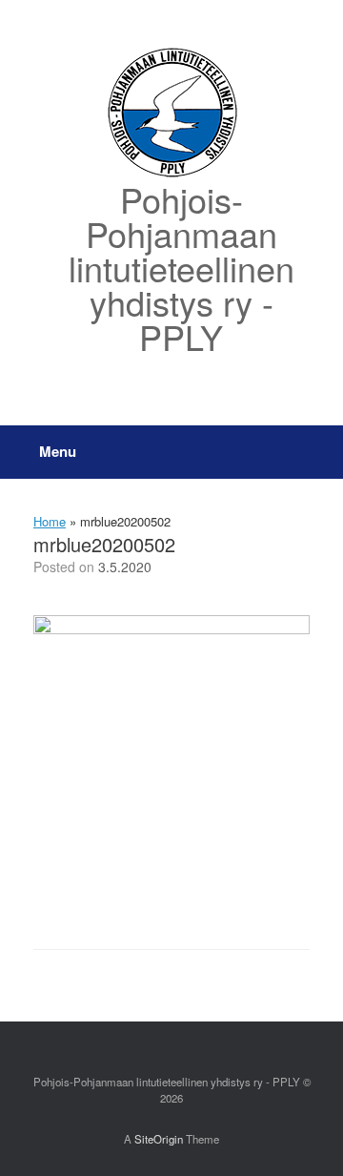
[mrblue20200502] (171, 629)
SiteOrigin (158, 1138)
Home (49, 521)
